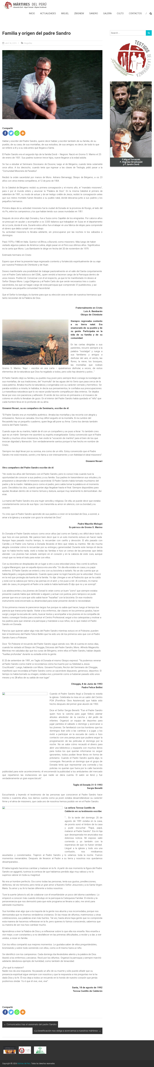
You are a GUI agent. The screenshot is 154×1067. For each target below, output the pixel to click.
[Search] (149, 33)
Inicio (32, 13)
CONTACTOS (135, 13)
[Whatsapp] (17, 133)
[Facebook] (5, 133)
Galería (107, 13)
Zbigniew (79, 13)
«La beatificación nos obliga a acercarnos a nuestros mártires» (67, 1030)
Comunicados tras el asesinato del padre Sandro (30, 1024)
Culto (120, 13)
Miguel (65, 13)
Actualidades (48, 13)
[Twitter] (11, 133)
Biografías (28, 43)
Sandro (93, 13)
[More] (22, 133)
